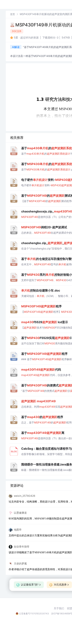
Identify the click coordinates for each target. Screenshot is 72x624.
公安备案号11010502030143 (34, 613)
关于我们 (59, 608)
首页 (12, 14)
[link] (12, 14)
